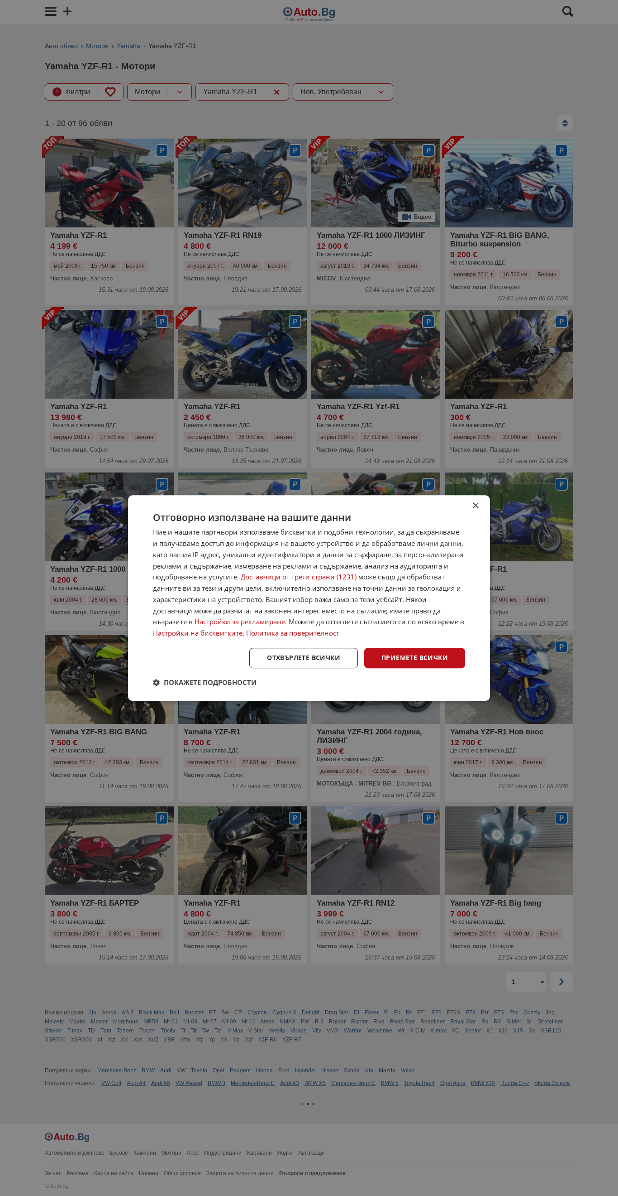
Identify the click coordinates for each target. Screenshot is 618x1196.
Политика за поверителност (292, 632)
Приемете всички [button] (414, 657)
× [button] (475, 505)
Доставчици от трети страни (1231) (299, 577)
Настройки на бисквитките (197, 632)
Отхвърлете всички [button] (303, 657)
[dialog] (309, 598)
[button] (205, 682)
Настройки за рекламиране (240, 622)
